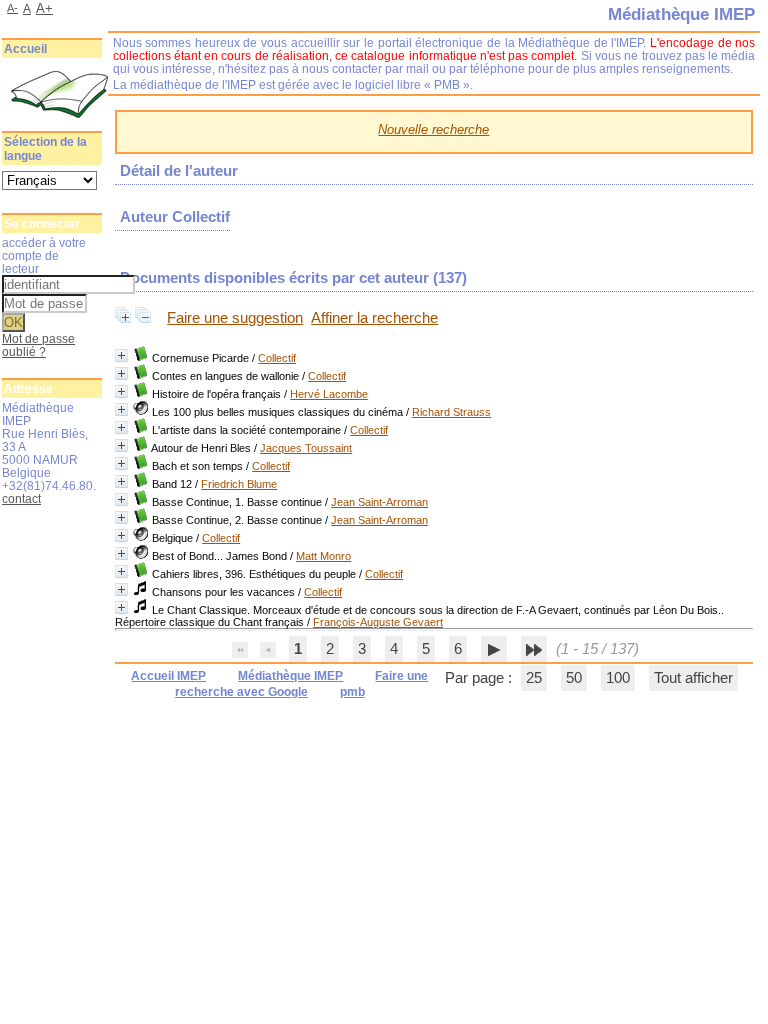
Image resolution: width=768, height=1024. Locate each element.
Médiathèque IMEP (290, 676)
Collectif (277, 358)
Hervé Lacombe (329, 394)
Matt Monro (323, 556)
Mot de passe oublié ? (38, 345)
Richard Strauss (451, 412)
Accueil (25, 49)
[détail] (121, 355)
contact (21, 498)
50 (574, 678)
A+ (44, 8)
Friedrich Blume (239, 484)
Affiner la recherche (374, 318)
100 (618, 678)
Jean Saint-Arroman (379, 502)
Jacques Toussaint (306, 448)
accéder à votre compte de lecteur (44, 255)
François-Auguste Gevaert (378, 622)
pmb (352, 692)
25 (534, 678)
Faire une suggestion (235, 318)
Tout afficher (693, 678)
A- (12, 8)
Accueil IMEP (168, 676)
